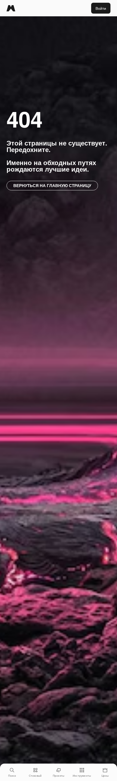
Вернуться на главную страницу (52, 185)
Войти (101, 8)
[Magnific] (11, 8)
